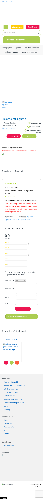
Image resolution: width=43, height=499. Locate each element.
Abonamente (17, 27)
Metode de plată (10, 396)
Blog (5, 430)
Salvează (14, 136)
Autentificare (9, 446)
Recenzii (19, 171)
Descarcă (29, 136)
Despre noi (8, 423)
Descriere (6, 171)
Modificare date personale (14, 403)
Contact (7, 434)
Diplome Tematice (32, 48)
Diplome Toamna (11, 52)
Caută (38, 33)
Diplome (18, 48)
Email (7, 303)
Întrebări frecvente (11, 389)
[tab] (6, 172)
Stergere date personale (13, 399)
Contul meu (32, 27)
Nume (7, 297)
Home (6, 420)
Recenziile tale (9, 280)
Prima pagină (7, 48)
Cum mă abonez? (11, 392)
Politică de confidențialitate (14, 385)
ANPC (6, 406)
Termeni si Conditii (11, 382)
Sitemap (7, 409)
